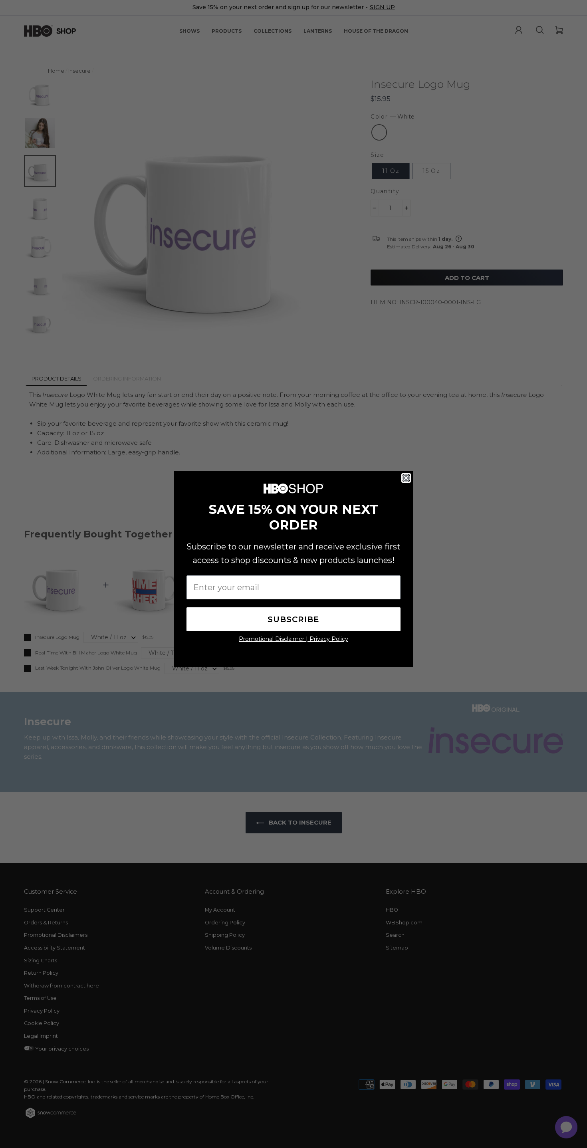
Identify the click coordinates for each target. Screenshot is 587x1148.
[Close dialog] (406, 478)
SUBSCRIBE (293, 619)
